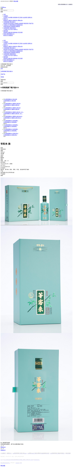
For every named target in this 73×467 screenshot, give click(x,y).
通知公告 (20, 20)
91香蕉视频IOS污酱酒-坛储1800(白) (12, 117)
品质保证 (5, 32)
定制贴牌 (13, 26)
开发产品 (31, 23)
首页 (4, 14)
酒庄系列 (26, 23)
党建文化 (10, 20)
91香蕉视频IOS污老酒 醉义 (10, 126)
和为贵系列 (11, 23)
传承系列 (5, 23)
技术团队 (10, 17)
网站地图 (16, 1)
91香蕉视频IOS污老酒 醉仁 (10, 130)
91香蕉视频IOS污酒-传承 (9, 100)
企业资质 (25, 17)
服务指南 (5, 31)
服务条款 (15, 32)
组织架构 (15, 17)
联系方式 (5, 35)
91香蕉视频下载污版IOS (9, 22)
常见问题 (20, 32)
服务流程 (10, 32)
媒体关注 (15, 20)
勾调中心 (15, 29)
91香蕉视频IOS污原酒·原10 (10, 135)
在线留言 (10, 35)
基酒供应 (17, 26)
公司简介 (5, 17)
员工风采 (20, 17)
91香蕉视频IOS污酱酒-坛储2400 (11, 109)
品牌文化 (30, 17)
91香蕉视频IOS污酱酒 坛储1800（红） (13, 113)
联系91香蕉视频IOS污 (8, 34)
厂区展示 (5, 29)
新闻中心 (5, 19)
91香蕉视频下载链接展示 (9, 28)
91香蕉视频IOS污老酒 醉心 (10, 122)
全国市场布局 (6, 26)
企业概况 (5, 16)
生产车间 (10, 29)
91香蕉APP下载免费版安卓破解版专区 (13, 25)
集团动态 (5, 20)
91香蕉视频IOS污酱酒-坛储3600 (11, 105)
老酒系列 (21, 23)
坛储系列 (16, 23)
